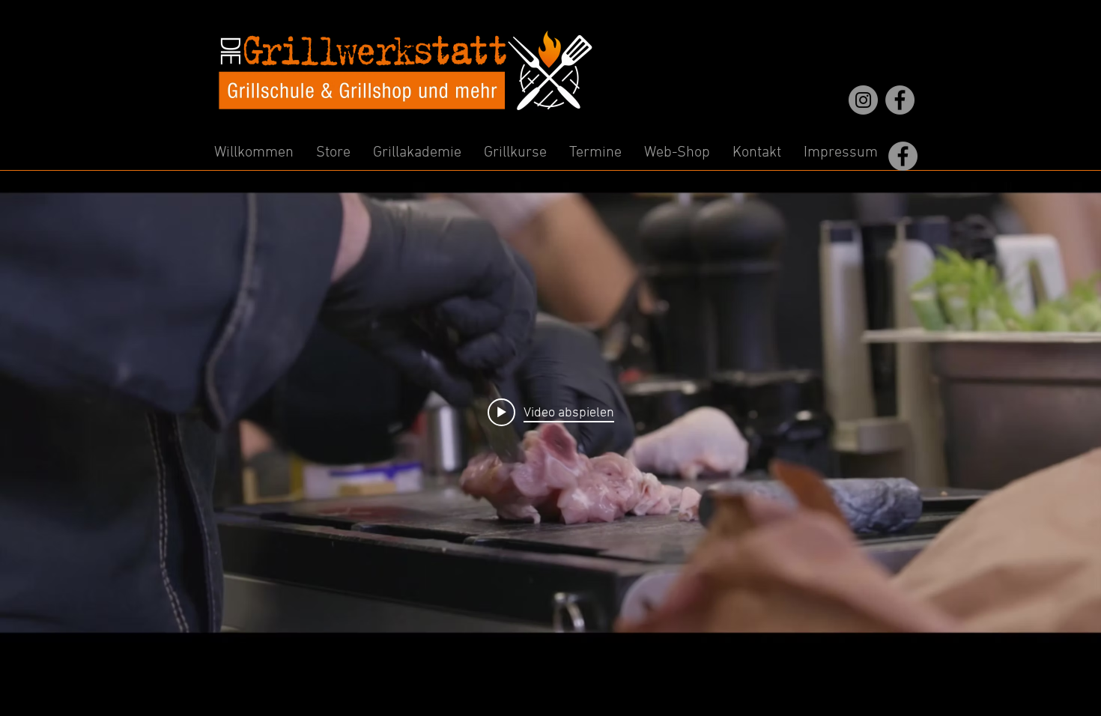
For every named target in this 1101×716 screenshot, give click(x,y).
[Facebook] (900, 100)
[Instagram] (863, 100)
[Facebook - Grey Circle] (903, 156)
